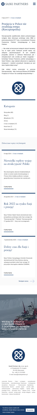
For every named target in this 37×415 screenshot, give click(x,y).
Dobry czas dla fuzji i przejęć (16, 248)
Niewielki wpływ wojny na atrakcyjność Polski (18, 162)
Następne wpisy (23, 281)
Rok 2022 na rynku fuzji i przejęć (18, 205)
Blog (5, 115)
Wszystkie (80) (8, 112)
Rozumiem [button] (30, 410)
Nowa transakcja (9, 129)
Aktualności (7, 118)
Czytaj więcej (8, 186)
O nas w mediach (16, 18)
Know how (7, 126)
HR (5, 121)
